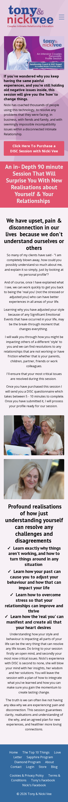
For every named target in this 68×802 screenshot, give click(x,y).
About (49, 762)
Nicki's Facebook (34, 785)
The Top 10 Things (35, 752)
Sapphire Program (40, 757)
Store (42, 767)
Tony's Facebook (43, 780)
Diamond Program (27, 762)
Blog (54, 767)
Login (30, 767)
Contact (16, 767)
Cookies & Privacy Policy (27, 775)
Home (13, 752)
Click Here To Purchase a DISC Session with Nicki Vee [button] (34, 148)
